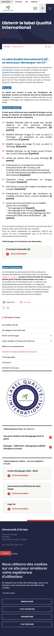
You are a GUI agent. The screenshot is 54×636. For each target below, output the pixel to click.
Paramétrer (27, 616)
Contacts (6, 362)
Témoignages (8, 357)
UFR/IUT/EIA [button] (5, 2)
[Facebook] (4, 307)
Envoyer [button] (27, 302)
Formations (11, 553)
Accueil (7, 47)
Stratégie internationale (13, 330)
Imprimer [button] (11, 302)
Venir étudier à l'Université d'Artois (18, 341)
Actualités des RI (10, 325)
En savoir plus (9, 593)
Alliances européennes (13, 346)
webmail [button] (34, 2)
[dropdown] (42, 8)
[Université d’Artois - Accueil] (8, 8)
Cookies (5, 553)
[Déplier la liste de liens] (51, 336)
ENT (26, 2)
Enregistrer (27, 601)
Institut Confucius (10, 368)
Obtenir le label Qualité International (19, 351)
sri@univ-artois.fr (10, 277)
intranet (18, 2)
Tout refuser (27, 624)
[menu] (35, 8)
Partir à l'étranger (10, 335)
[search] (50, 8)
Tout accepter (27, 609)
